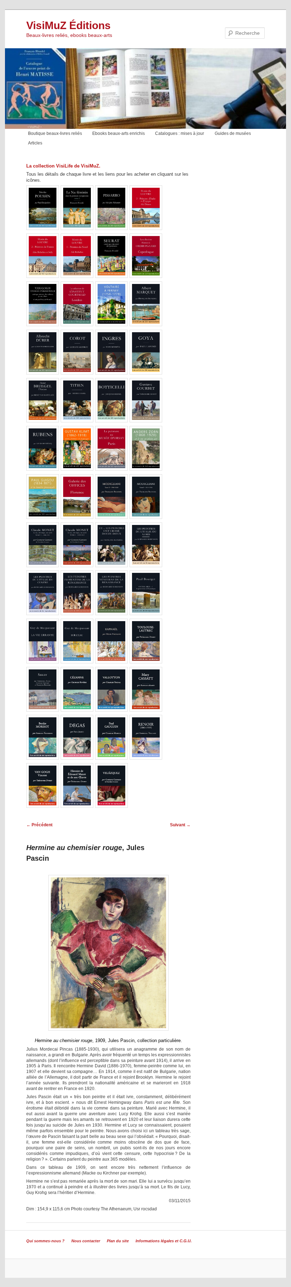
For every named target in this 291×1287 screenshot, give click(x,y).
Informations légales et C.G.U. (164, 1241)
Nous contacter (85, 1241)
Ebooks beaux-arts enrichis (118, 133)
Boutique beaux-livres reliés (55, 133)
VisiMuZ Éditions (68, 25)
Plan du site (118, 1241)
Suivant (180, 824)
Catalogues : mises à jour (179, 133)
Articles (35, 143)
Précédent (39, 824)
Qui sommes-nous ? (45, 1241)
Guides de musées (233, 133)
